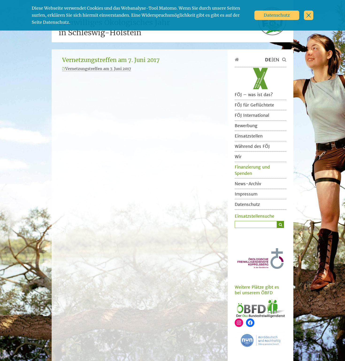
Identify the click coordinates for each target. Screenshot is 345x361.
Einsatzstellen (249, 136)
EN (276, 60)
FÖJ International (252, 115)
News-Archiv (248, 183)
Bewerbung (246, 125)
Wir (238, 156)
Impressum (246, 194)
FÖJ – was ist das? (254, 94)
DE (268, 60)
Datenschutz (277, 15)
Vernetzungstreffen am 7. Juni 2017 (98, 68)
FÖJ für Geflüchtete (254, 105)
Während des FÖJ (252, 146)
